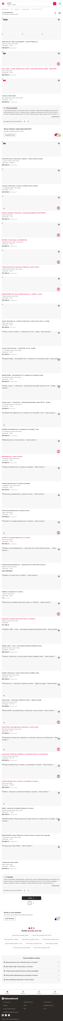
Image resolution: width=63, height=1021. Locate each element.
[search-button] (54, 3)
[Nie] (28, 121)
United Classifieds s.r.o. (14, 1019)
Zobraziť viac (55, 116)
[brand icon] (3, 3)
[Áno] (24, 121)
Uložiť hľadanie (9, 918)
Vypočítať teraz (10, 135)
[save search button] (59, 13)
